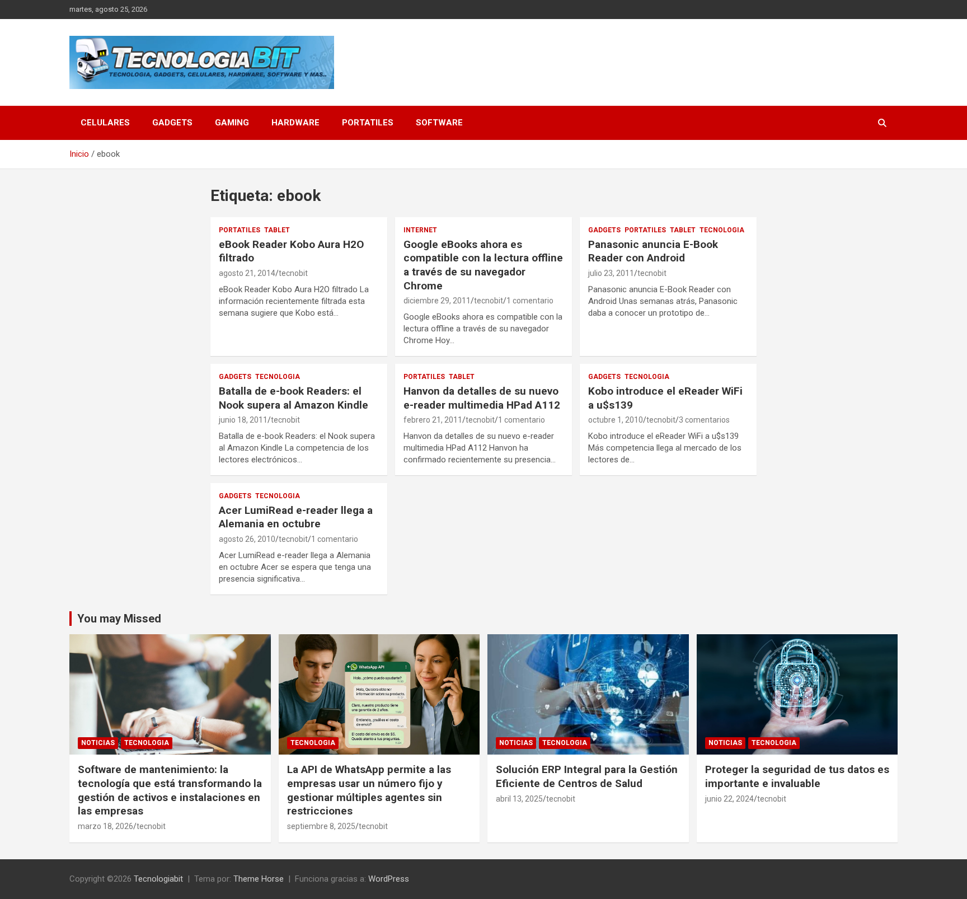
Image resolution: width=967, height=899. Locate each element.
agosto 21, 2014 (247, 273)
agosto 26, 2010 (247, 539)
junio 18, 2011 (243, 419)
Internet (420, 230)
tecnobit (293, 273)
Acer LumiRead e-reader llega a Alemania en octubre (296, 517)
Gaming (232, 123)
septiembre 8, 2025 (321, 826)
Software (439, 123)
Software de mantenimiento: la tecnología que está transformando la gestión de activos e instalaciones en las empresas (170, 790)
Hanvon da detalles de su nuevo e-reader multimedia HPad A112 (481, 398)
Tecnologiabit (158, 879)
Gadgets (172, 123)
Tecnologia (722, 230)
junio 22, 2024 (729, 798)
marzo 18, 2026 (105, 826)
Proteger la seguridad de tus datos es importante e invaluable (797, 776)
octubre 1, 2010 (615, 419)
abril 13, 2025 (519, 798)
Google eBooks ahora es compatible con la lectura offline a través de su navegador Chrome (483, 265)
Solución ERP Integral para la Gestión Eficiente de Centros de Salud (587, 776)
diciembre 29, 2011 (437, 300)
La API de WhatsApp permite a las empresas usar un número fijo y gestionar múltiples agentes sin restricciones (369, 790)
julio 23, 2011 (611, 273)
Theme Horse (258, 879)
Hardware (295, 123)
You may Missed (119, 618)
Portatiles (367, 123)
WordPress (388, 879)
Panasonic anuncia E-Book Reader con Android (653, 251)
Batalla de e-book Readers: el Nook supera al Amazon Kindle (293, 398)
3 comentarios (704, 419)
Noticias (98, 743)
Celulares (105, 123)
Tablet (277, 230)
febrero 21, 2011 (432, 419)
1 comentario (529, 300)
